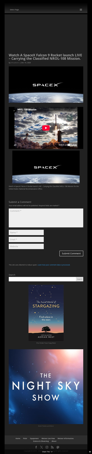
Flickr (25, 438)
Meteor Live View (48, 438)
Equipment (34, 438)
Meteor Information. (66, 438)
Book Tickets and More (46, 426)
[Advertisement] (46, 30)
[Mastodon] (58, 447)
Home (18, 438)
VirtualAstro (15, 63)
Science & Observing (41, 441)
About (54, 441)
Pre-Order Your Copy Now (46, 343)
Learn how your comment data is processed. (54, 265)
